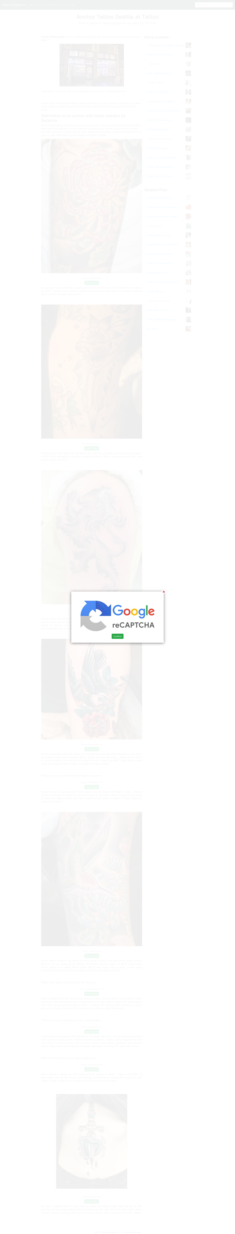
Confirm (117, 636)
